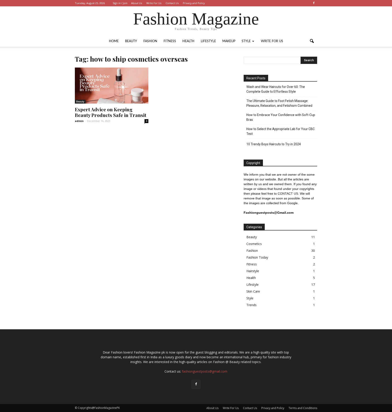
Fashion (150, 41)
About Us (136, 3)
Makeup (228, 41)
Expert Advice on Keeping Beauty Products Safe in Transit (110, 112)
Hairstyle (252, 271)
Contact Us (172, 3)
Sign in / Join (120, 3)
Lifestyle (208, 41)
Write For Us (153, 3)
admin (79, 121)
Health (188, 41)
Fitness (170, 41)
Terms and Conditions (303, 408)
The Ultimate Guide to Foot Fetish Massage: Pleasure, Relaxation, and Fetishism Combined (279, 103)
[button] (311, 41)
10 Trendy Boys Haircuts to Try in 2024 (273, 144)
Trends (251, 305)
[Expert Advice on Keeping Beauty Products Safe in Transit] (111, 86)
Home (114, 41)
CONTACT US (288, 193)
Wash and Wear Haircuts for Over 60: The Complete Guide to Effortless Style (275, 89)
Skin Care (253, 291)
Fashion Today (257, 257)
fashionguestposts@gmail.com (204, 371)
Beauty (131, 41)
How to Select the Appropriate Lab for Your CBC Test (280, 131)
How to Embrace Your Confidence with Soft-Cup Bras (280, 117)
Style (246, 41)
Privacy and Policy (194, 3)
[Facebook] (313, 3)
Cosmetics (254, 244)
